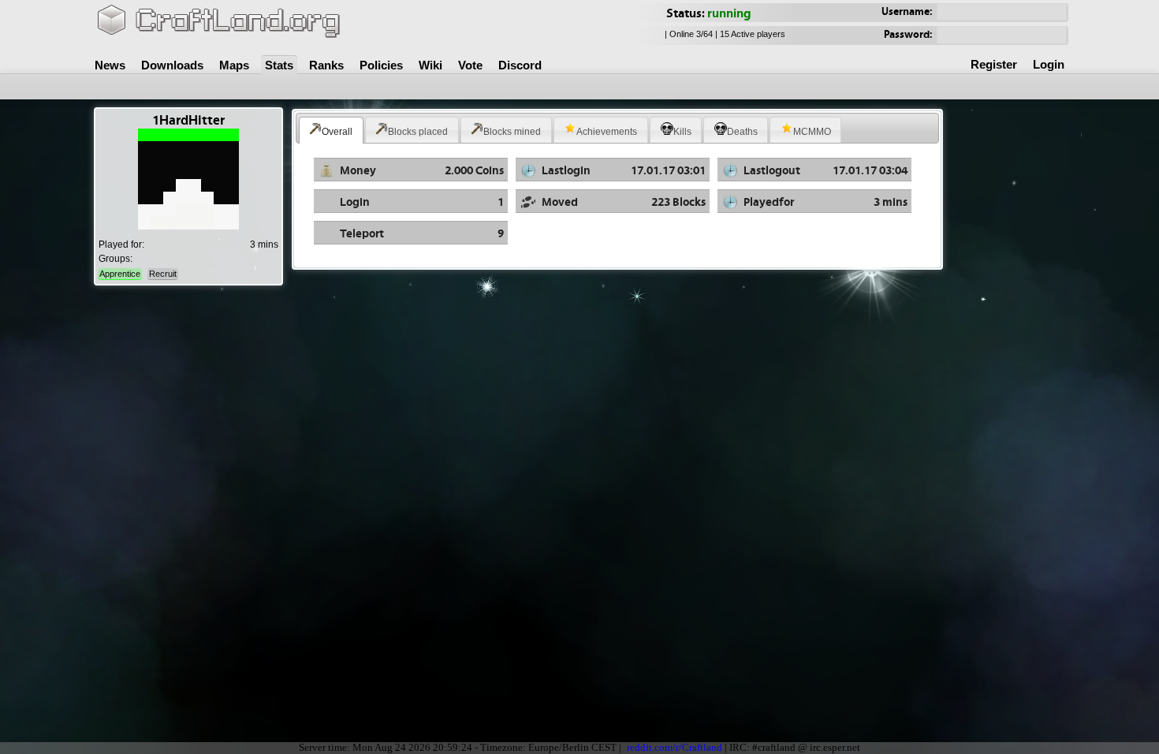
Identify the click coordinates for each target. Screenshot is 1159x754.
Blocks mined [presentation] (512, 131)
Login (1048, 64)
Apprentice (119, 273)
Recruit (163, 273)
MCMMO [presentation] (812, 131)
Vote (470, 65)
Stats (279, 65)
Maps (234, 65)
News (110, 65)
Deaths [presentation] (742, 131)
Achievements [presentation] (606, 131)
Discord (520, 65)
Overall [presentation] (337, 131)
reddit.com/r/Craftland (674, 747)
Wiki (430, 65)
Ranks (326, 65)
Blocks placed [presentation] (418, 131)
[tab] (331, 130)
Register (994, 64)
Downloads (172, 65)
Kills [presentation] (682, 131)
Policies (381, 65)
